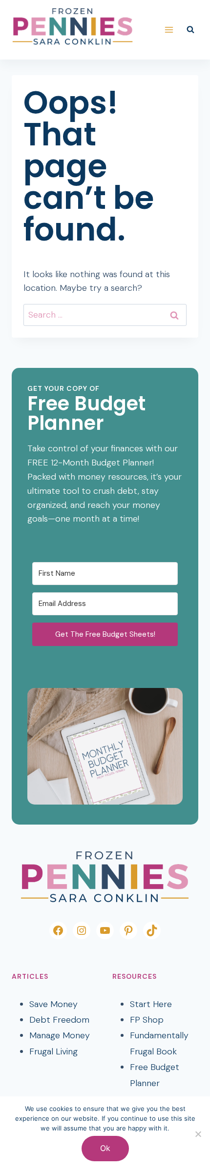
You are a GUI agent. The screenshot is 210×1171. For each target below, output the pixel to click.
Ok (105, 1148)
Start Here (151, 1004)
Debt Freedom (59, 1020)
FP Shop (147, 1020)
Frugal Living (53, 1051)
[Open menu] (169, 29)
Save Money (53, 1004)
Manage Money (59, 1035)
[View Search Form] (190, 30)
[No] (198, 1134)
